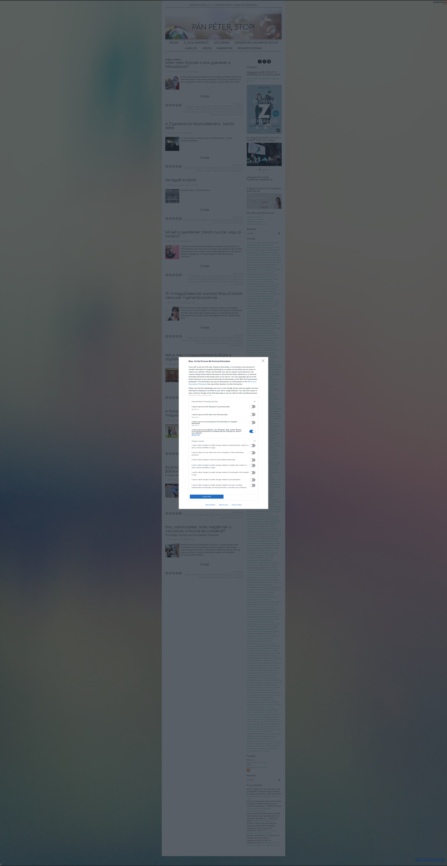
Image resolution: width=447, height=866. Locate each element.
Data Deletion (210, 505)
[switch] (252, 406)
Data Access (223, 505)
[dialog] (223, 433)
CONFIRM (206, 497)
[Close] (264, 361)
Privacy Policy (237, 505)
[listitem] (223, 401)
